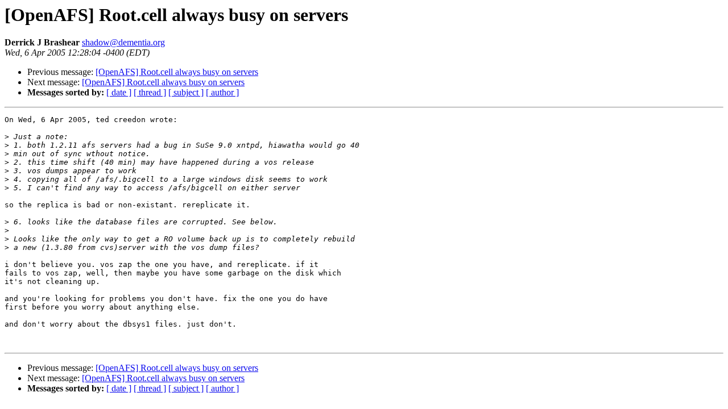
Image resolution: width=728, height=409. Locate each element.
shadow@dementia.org (123, 42)
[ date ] (118, 92)
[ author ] (222, 92)
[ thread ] (150, 92)
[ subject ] (186, 92)
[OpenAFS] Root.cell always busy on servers (177, 72)
